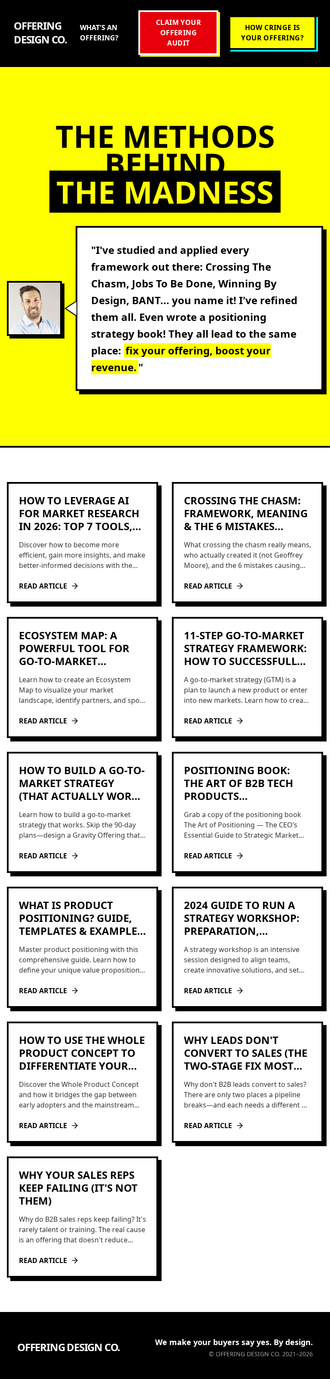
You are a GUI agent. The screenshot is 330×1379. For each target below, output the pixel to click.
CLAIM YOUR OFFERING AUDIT (178, 33)
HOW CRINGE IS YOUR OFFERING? (272, 33)
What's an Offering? (99, 33)
